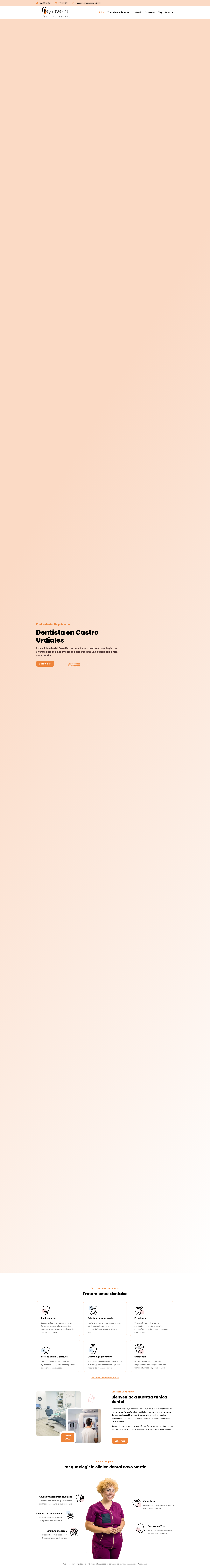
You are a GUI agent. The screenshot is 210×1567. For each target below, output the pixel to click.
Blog (160, 12)
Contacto (169, 12)
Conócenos (150, 12)
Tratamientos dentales (118, 12)
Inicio (101, 12)
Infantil (138, 12)
